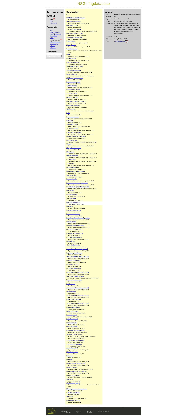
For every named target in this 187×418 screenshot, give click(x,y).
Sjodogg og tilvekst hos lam (74, 334)
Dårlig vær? (69, 359)
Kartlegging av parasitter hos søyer (76, 101)
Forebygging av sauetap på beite (75, 330)
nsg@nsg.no (64, 411)
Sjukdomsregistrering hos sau (74, 78)
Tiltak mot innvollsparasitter (74, 280)
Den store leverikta (71, 179)
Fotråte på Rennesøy (72, 311)
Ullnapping (69, 144)
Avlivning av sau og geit (73, 105)
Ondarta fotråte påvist (72, 167)
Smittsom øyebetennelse (73, 21)
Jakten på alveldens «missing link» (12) (77, 288)
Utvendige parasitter (72, 25)
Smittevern (69, 206)
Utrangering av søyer (72, 155)
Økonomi (53, 48)
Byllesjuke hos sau (71, 367)
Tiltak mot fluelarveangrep (73, 29)
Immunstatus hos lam (72, 117)
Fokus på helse (70, 241)
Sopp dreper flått (71, 175)
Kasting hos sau (71, 58)
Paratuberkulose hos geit (73, 260)
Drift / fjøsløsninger (55, 34)
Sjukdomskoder (70, 109)
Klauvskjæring (70, 152)
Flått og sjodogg (70, 159)
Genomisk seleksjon (72, 97)
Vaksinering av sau (71, 93)
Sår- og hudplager (71, 198)
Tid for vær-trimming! (72, 128)
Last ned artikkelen (119, 41)
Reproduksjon (54, 44)
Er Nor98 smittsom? (72, 319)
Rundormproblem (71, 221)
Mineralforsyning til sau (72, 62)
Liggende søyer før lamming (74, 253)
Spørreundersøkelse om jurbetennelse (77, 183)
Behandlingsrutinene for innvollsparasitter (78, 218)
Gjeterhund (53, 23)
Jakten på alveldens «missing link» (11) (77, 272)
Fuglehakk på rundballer (73, 392)
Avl (51, 30)
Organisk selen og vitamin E (74, 229)
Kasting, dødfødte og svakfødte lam (76, 371)
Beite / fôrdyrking (55, 32)
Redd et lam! (70, 190)
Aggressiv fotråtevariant (73, 202)
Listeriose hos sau (71, 140)
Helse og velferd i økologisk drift (75, 363)
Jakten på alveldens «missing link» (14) (77, 303)
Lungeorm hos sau (71, 74)
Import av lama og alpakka (73, 132)
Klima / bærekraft (55, 42)
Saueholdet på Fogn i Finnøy (74, 66)
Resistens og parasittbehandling (75, 225)
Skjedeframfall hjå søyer (73, 383)
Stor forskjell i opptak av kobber (75, 276)
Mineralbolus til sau (71, 49)
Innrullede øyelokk (71, 194)
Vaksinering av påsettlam (73, 70)
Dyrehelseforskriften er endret (74, 33)
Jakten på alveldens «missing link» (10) (77, 256)
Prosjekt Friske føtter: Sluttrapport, (76, 136)
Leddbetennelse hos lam (73, 89)
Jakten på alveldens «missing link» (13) (77, 295)
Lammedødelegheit (71, 322)
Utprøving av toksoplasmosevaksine (76, 389)
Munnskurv (69, 120)
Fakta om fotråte (71, 291)
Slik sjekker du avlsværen (73, 148)
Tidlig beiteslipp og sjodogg (74, 344)
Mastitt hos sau (70, 41)
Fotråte (68, 54)
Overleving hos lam (71, 326)
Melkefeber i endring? (72, 264)
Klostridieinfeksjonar (72, 352)
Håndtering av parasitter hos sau (75, 17)
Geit (51, 21)
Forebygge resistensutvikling (74, 233)
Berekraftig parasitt (71, 315)
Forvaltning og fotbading (73, 307)
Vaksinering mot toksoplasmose (75, 340)
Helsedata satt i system (73, 82)
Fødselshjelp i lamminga (73, 400)
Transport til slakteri (72, 124)
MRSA (68, 113)
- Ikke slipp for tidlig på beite (74, 37)
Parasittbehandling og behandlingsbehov (77, 186)
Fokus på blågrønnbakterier (74, 237)
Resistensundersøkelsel (73, 214)
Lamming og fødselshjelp (73, 268)
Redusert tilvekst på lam (73, 375)
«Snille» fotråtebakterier (73, 245)
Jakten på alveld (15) (72, 348)
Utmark (52, 46)
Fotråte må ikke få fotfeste (73, 299)
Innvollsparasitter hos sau (73, 210)
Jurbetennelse (70, 163)
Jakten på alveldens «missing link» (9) (77, 249)
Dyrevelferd (53, 36)
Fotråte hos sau (70, 284)
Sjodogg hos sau (71, 45)
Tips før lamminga (71, 85)
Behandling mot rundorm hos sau (75, 171)
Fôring (52, 38)
